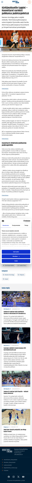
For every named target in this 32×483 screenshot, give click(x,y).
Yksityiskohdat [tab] (16, 225)
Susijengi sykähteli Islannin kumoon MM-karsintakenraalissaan (15, 349)
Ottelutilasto (5, 88)
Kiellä (16, 261)
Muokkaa (15, 256)
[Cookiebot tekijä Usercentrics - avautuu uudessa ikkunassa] (23, 221)
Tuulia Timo (22, 265)
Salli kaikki (16, 251)
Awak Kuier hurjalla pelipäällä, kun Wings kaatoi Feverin (15, 430)
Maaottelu (6, 345)
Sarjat (6, 279)
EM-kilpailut (7, 309)
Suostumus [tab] (6, 225)
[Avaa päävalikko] (2, 2)
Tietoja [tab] (26, 225)
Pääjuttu (22, 274)
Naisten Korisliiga (9, 274)
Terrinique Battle (9, 265)
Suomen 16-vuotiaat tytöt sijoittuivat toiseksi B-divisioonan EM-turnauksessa (15, 313)
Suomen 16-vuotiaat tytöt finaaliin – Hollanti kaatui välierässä (16, 392)
